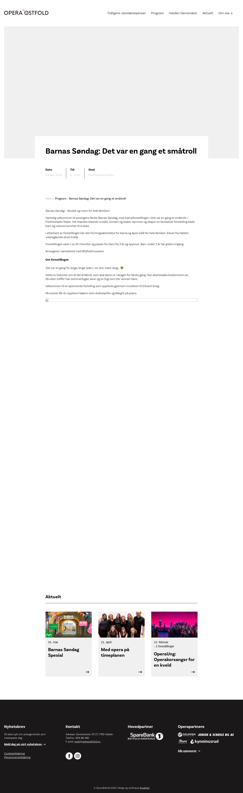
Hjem (49, 199)
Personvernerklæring (17, 757)
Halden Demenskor (183, 13)
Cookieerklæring (14, 754)
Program (157, 13)
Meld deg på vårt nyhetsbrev (23, 744)
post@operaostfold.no (88, 741)
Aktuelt (207, 13)
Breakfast (144, 788)
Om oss (224, 13)
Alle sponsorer (187, 751)
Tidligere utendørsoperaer (126, 13)
